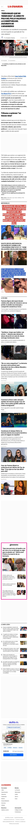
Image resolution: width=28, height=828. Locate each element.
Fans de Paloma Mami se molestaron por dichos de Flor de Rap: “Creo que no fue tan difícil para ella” (13, 468)
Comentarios (12, 60)
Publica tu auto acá (14, 727)
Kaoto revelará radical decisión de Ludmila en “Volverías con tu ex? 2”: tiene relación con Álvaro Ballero (14, 246)
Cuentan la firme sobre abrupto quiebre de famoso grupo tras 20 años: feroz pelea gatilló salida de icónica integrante (13, 402)
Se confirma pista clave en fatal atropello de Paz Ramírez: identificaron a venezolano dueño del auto (10, 643)
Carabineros (8, 199)
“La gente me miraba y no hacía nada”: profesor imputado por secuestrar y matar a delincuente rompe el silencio (10, 636)
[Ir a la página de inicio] (15, 7)
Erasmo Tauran (10, 38)
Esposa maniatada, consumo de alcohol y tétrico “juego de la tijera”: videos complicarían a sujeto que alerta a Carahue (11, 629)
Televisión (9, 197)
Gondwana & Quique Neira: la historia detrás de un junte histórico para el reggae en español (14, 433)
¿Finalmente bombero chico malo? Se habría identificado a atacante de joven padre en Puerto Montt (11, 650)
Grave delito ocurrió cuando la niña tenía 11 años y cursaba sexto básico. (13, 341)
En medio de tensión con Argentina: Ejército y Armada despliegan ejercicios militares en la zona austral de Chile (11, 664)
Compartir (4, 60)
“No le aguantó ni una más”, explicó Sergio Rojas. (12, 409)
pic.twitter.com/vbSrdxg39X (8, 191)
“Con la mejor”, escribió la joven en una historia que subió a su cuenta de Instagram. (13, 310)
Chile (3, 10)
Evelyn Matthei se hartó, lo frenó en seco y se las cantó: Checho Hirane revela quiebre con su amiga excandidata (11, 671)
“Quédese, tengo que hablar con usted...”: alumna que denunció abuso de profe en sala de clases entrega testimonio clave (12, 335)
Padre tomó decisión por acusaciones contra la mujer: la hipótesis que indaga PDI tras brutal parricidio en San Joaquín (10, 656)
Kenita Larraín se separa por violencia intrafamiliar (9, 584)
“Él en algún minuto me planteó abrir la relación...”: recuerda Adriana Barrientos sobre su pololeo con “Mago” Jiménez (9, 593)
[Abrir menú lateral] (2, 7)
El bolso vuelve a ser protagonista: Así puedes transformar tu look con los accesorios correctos (8, 577)
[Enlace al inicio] (14, 545)
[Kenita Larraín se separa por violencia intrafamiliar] (21, 585)
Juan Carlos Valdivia (16, 197)
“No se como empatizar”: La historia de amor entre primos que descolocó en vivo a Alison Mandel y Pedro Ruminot (14, 366)
